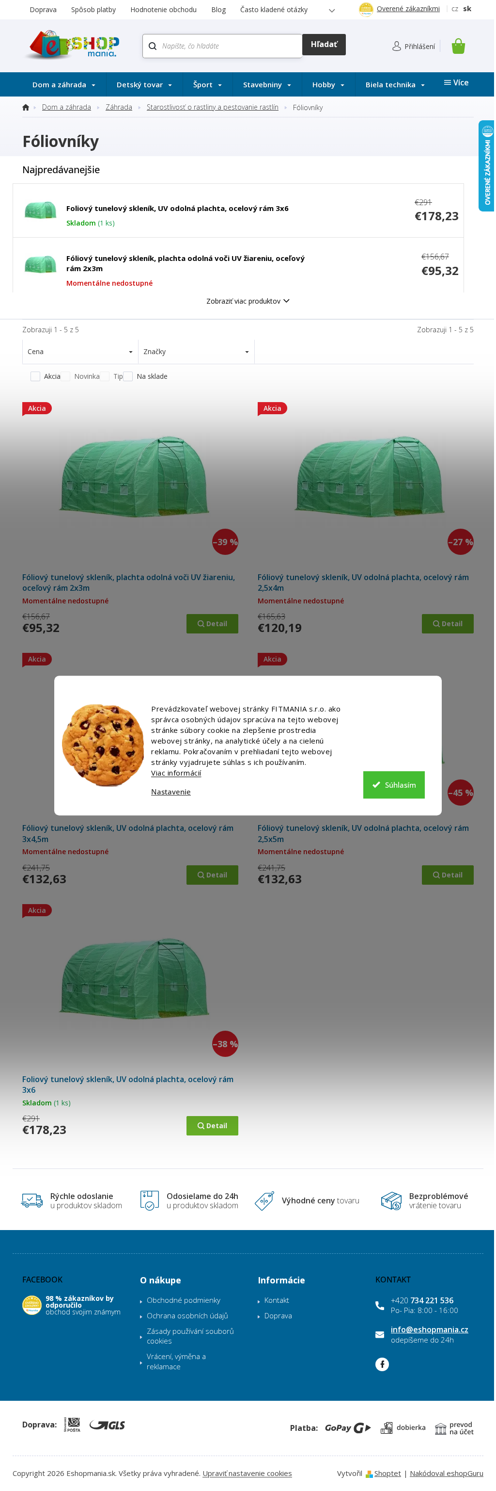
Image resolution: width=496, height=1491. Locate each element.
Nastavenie (171, 791)
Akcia (52, 376)
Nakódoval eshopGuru (446, 1473)
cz (454, 8)
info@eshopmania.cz (429, 1329)
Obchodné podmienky (183, 1300)
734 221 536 (422, 1300)
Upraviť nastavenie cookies (247, 1473)
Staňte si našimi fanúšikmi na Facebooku (382, 1364)
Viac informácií (176, 773)
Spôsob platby (93, 9)
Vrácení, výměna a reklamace (176, 1361)
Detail (216, 623)
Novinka (87, 376)
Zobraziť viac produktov (243, 301)
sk (467, 8)
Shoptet (387, 1473)
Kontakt (276, 1300)
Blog (218, 9)
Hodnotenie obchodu (163, 9)
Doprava (43, 9)
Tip (118, 376)
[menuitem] (64, 84)
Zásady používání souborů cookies (190, 1336)
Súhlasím (400, 785)
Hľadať (323, 44)
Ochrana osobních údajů (187, 1315)
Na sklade (152, 376)
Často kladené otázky (274, 9)
